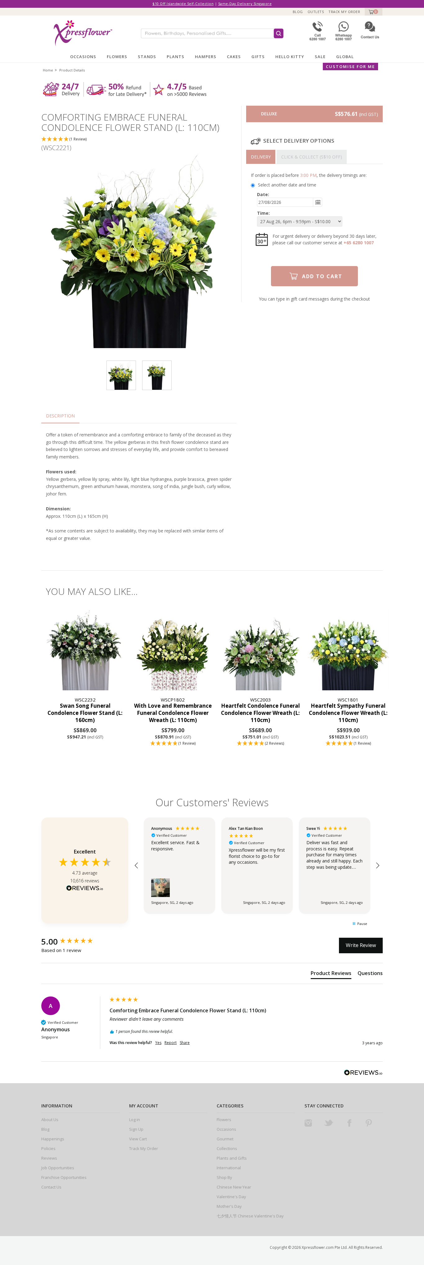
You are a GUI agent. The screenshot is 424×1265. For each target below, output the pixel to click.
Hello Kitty (289, 56)
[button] (139, 139)
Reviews (49, 1158)
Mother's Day (229, 1206)
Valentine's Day (231, 1196)
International (229, 1168)
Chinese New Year (234, 1187)
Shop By (224, 1177)
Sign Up (136, 1129)
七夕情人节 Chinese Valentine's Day (250, 1216)
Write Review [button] (361, 945)
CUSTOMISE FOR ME (350, 66)
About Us (49, 1119)
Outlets (316, 11)
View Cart (138, 1139)
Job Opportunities (57, 1168)
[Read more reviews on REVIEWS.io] (84, 889)
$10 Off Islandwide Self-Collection (183, 3)
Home (48, 70)
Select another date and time (287, 185)
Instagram (308, 1123)
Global (345, 56)
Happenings (52, 1139)
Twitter (328, 1123)
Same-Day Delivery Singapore (245, 3)
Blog (298, 11)
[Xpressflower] (80, 33)
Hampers (205, 56)
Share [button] (185, 1042)
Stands (147, 56)
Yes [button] (158, 1042)
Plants (175, 56)
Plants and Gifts (232, 1158)
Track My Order (344, 11)
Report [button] (171, 1042)
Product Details (72, 70)
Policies (48, 1148)
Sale (320, 56)
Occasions (83, 56)
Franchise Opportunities (64, 1177)
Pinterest (368, 1123)
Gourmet (225, 1139)
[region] (257, 865)
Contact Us (51, 1187)
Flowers (117, 56)
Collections (227, 1148)
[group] (73, 941)
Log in (134, 1119)
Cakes (234, 56)
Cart (371, 11)
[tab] (260, 157)
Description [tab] (60, 416)
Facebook (349, 1123)
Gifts (258, 56)
